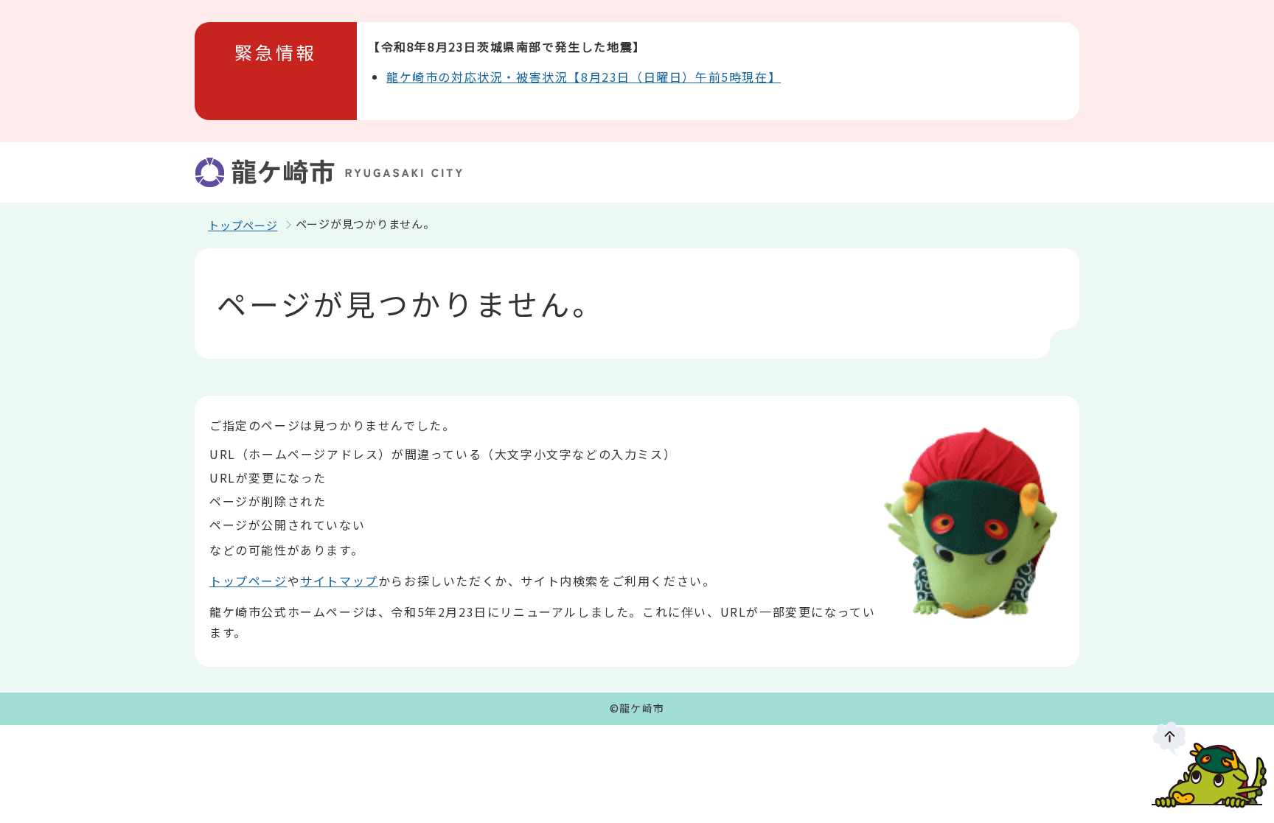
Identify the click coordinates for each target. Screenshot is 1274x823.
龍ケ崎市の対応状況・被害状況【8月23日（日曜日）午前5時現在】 (583, 76)
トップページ (243, 225)
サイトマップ (339, 580)
